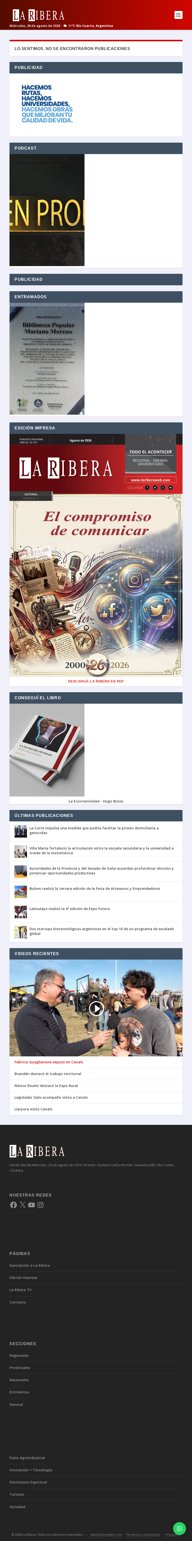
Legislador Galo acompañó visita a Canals (51, 1097)
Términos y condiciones (143, 1535)
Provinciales (20, 1367)
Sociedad (17, 1506)
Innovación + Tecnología (31, 1470)
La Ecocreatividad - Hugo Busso (96, 801)
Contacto (18, 1302)
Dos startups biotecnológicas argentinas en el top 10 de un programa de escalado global (102, 931)
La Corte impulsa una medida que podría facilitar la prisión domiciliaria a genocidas (94, 830)
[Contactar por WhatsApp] (179, 1528)
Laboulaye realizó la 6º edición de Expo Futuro (70, 908)
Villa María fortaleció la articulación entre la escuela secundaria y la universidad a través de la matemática (102, 850)
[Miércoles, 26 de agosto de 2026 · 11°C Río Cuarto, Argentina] (61, 14)
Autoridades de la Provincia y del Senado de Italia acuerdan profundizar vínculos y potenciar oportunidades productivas (102, 870)
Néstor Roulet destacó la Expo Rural (46, 1086)
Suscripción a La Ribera (30, 1265)
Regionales (19, 1355)
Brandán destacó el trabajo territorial (47, 1074)
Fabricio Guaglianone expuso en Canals (48, 1062)
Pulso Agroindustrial (27, 1457)
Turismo (17, 1494)
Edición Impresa (23, 1277)
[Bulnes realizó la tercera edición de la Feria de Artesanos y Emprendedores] (20, 892)
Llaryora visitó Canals (33, 1109)
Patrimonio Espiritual (28, 1482)
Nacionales (19, 1379)
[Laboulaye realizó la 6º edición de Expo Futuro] (20, 912)
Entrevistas (19, 1392)
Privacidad (173, 1535)
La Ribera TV (21, 1289)
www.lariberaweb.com (106, 1535)
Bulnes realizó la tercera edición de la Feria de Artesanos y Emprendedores (95, 888)
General (16, 1404)
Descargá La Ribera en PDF (96, 681)
